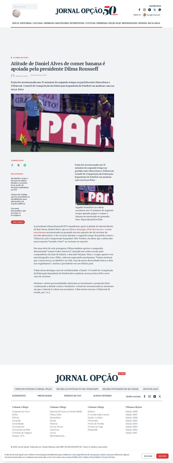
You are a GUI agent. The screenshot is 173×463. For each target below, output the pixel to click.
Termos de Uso (108, 457)
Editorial (26, 23)
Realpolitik (93, 429)
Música (91, 411)
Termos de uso (72, 396)
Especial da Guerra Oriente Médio (66, 411)
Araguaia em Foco (21, 411)
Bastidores (62, 23)
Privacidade (45, 396)
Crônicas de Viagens (22, 433)
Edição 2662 (131, 429)
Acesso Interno (102, 396)
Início (15, 23)
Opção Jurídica (95, 417)
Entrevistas (77, 23)
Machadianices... (58, 436)
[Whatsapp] (159, 9)
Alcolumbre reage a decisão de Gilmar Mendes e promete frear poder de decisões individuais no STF (20, 184)
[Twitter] (154, 9)
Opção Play (114, 23)
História (53, 423)
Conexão (16, 420)
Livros (53, 433)
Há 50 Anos (154, 23)
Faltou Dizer (56, 414)
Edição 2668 (132, 411)
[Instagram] (144, 9)
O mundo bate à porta (98, 414)
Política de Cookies (80, 457)
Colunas (38, 23)
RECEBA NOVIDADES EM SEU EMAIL (121, 389)
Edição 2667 (132, 414)
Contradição (18, 423)
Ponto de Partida (96, 423)
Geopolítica (55, 417)
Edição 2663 (131, 426)
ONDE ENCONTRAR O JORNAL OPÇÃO (33, 389)
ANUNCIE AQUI (150, 389)
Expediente (19, 396)
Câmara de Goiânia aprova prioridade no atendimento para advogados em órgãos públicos (20, 199)
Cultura (90, 23)
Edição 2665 (131, 420)
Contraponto (18, 426)
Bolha (15, 414)
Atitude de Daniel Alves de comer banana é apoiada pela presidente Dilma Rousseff (58, 66)
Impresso (49, 23)
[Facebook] (139, 9)
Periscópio (93, 420)
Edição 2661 (131, 433)
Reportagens (129, 23)
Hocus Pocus (56, 426)
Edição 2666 (132, 417)
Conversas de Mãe (21, 429)
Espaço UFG (18, 436)
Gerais (53, 420)
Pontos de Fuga (95, 426)
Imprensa (102, 23)
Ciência (15, 417)
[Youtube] (149, 9)
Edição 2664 (132, 423)
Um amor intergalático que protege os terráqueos (18, 211)
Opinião (142, 23)
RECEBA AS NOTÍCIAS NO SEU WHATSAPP (77, 389)
